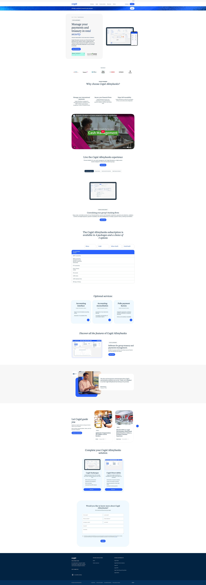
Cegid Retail (116, 560)
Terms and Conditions (99, 582)
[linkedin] (72, 571)
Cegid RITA (116, 567)
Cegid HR (116, 565)
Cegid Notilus (116, 572)
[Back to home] (81, 4)
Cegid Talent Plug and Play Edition (120, 570)
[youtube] (74, 571)
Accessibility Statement (107, 582)
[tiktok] (79, 571)
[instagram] (77, 571)
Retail (94, 560)
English (133, 582)
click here (115, 536)
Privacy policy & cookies (116, 582)
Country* (85, 525)
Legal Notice (93, 582)
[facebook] (82, 571)
